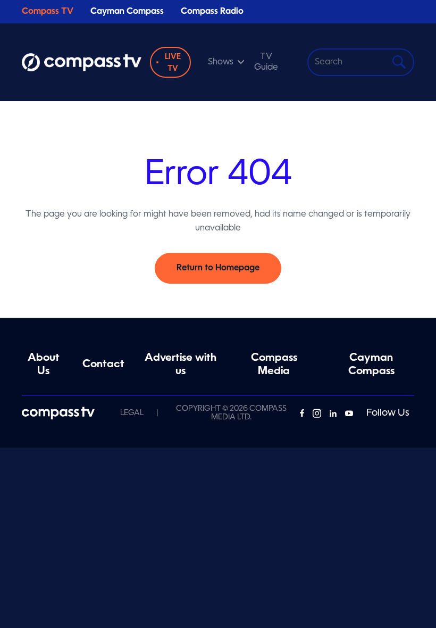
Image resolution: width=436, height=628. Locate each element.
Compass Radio (212, 11)
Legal (132, 413)
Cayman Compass (127, 11)
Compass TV (47, 11)
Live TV (173, 62)
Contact (103, 364)
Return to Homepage (218, 268)
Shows (220, 62)
